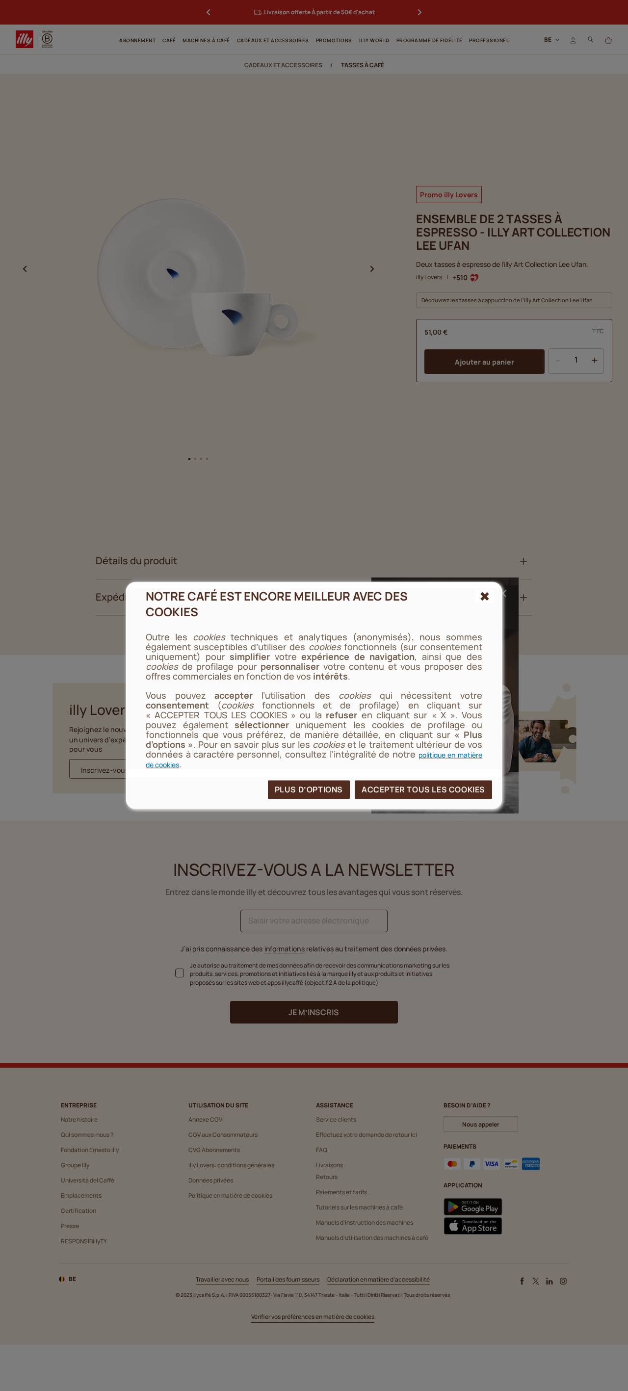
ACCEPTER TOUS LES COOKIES (423, 789)
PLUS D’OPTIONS (309, 789)
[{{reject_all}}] (484, 596)
